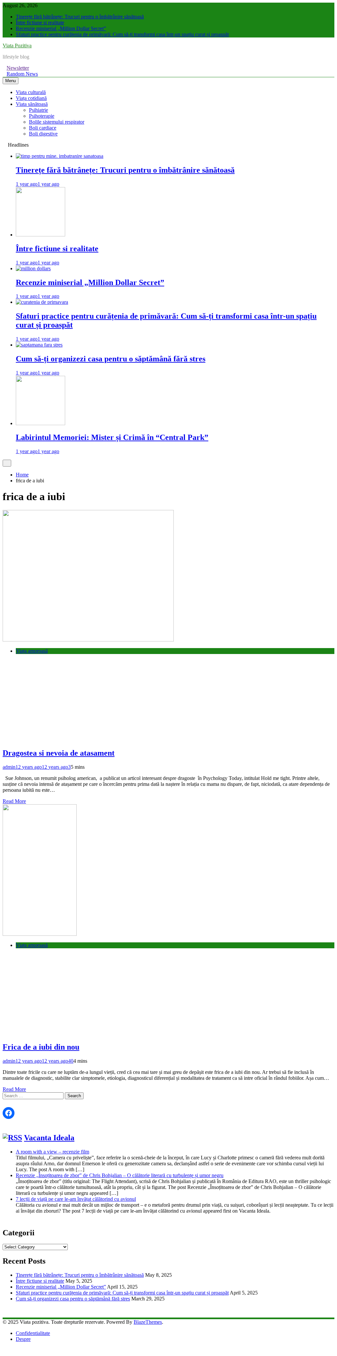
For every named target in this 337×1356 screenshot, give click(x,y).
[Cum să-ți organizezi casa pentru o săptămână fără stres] (39, 345)
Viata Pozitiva (17, 45)
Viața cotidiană (31, 98)
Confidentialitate (33, 1333)
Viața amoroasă (32, 651)
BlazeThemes (148, 1322)
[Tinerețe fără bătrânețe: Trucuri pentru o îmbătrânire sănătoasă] (59, 156)
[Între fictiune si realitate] (40, 234)
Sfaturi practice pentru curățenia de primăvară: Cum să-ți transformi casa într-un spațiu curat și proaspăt (122, 34)
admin (9, 767)
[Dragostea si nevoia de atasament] (88, 639)
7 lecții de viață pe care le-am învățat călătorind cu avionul (76, 1199)
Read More (14, 801)
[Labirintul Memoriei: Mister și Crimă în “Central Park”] (40, 423)
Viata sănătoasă (32, 104)
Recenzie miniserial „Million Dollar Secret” (61, 28)
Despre (23, 1339)
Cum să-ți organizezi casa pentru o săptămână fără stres (110, 358)
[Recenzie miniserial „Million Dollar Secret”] (33, 268)
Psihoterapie (41, 116)
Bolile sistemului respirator (56, 122)
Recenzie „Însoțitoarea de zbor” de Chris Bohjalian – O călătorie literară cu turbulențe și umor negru (119, 1175)
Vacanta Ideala (49, 1137)
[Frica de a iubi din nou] (40, 934)
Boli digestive (43, 133)
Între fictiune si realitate (40, 22)
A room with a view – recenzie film (52, 1151)
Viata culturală (31, 92)
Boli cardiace (42, 128)
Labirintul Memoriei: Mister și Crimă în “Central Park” (112, 437)
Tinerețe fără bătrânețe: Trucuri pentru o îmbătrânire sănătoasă (80, 16)
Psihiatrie (38, 110)
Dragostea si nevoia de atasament (59, 753)
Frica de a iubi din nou (41, 1047)
